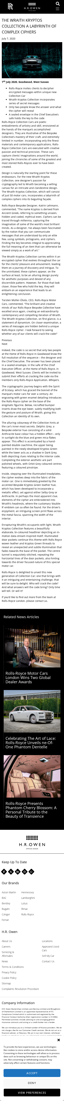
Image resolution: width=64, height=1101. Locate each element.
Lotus (24, 903)
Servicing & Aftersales (8, 953)
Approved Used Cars (50, 948)
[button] (58, 1040)
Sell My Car (48, 955)
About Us (7, 941)
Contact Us (48, 961)
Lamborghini (28, 898)
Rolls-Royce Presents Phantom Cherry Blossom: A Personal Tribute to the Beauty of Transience (31, 810)
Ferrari (5, 920)
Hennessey (27, 892)
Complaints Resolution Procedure (20, 989)
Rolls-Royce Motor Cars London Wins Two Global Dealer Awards (28, 677)
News (5, 961)
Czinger (6, 914)
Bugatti (6, 909)
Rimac (24, 909)
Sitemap (6, 983)
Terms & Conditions (13, 967)
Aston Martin (9, 892)
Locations (47, 941)
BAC (4, 898)
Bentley (6, 903)
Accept (32, 1073)
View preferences (32, 1092)
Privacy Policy (9, 972)
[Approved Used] (59, 4)
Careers (6, 946)
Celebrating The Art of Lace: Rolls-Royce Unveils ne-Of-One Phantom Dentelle (31, 742)
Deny (32, 1083)
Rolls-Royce (27, 914)
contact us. (41, 601)
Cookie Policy (9, 978)
